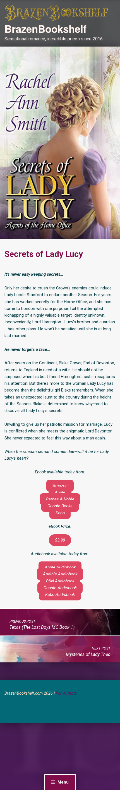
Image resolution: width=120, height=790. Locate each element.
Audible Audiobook (60, 574)
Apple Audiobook (60, 567)
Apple (60, 492)
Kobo (60, 512)
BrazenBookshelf (45, 28)
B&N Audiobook (60, 581)
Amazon (60, 485)
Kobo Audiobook (60, 594)
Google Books (60, 505)
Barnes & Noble (60, 499)
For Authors (66, 693)
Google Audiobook (60, 587)
